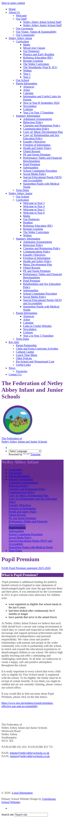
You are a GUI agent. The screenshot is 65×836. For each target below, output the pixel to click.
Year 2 (27, 76)
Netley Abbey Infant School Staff (42, 22)
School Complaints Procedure (40, 170)
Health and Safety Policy (37, 148)
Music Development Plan (37, 264)
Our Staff (21, 18)
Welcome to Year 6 (34, 212)
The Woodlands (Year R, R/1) (40, 67)
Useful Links (23, 364)
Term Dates (22, 190)
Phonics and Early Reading (38, 54)
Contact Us (15, 374)
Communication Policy (36, 128)
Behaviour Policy (33, 122)
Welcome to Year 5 (34, 209)
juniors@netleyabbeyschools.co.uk (30, 756)
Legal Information (22, 792)
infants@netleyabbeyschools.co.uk (29, 752)
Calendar (28, 93)
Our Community (25, 34)
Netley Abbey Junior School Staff (42, 25)
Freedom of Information (36, 144)
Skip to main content (13, 2)
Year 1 (27, 73)
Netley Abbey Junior (20, 193)
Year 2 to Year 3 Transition (38, 112)
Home (12, 9)
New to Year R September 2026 (41, 102)
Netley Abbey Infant (20, 38)
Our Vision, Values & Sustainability (36, 31)
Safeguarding (30, 167)
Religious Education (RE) (38, 57)
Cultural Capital (25, 351)
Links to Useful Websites (37, 325)
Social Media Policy (34, 173)
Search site (7, 814)
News (12, 367)
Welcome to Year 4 (34, 206)
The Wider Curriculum (36, 64)
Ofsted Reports (31, 151)
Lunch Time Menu (26, 355)
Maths (26, 44)
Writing (27, 70)
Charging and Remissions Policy (41, 125)
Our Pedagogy (31, 51)
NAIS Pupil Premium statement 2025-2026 (26, 568)
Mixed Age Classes (34, 47)
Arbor (26, 89)
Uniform (28, 109)
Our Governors (24, 28)
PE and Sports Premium (36, 154)
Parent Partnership (26, 345)
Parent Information (26, 83)
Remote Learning (33, 60)
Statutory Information (28, 115)
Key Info (14, 342)
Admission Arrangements (37, 119)
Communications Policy (36, 251)
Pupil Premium (31, 164)
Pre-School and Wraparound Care (35, 361)
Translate (35, 454)
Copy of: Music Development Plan (43, 131)
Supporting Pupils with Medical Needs (31, 547)
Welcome (21, 15)
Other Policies (24, 358)
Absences (28, 86)
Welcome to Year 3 (34, 203)
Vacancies (21, 371)
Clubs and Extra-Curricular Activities (37, 348)
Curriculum (22, 41)
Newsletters (29, 106)
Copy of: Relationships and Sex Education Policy (41, 137)
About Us (14, 12)
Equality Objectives (34, 141)
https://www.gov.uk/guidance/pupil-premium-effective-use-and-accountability (27, 704)
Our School (22, 80)
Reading (28, 222)
